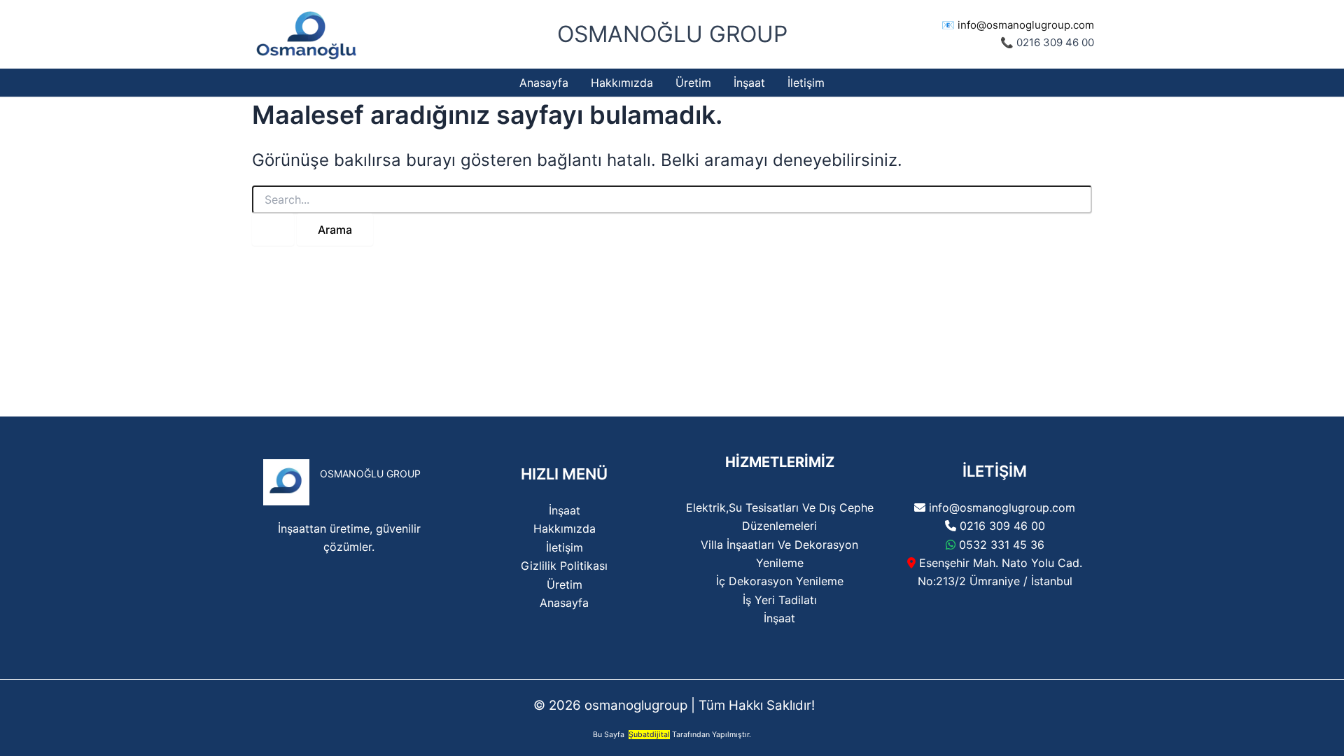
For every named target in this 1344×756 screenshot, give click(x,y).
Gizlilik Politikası (564, 566)
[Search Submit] (273, 230)
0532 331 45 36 (1001, 545)
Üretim (564, 585)
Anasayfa (564, 603)
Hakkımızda (564, 529)
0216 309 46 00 (1002, 526)
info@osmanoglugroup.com (1026, 24)
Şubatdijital (649, 734)
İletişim (564, 547)
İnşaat (564, 510)
